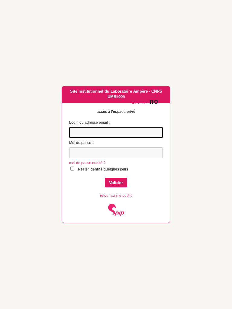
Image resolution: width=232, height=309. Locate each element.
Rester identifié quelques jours (103, 169)
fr (144, 101)
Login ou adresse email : (89, 122)
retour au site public (116, 195)
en (135, 101)
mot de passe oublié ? (87, 163)
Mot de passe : (81, 143)
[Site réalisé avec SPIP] (116, 214)
